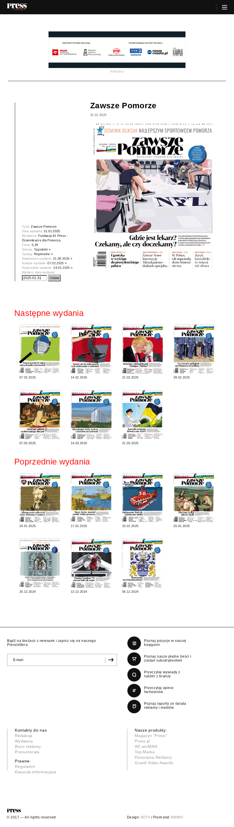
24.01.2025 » (62, 267)
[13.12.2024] (91, 563)
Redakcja (24, 735)
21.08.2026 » (62, 258)
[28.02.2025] (194, 349)
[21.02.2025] (142, 349)
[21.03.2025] (142, 414)
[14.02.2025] (91, 349)
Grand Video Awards (154, 762)
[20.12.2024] (40, 563)
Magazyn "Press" (151, 735)
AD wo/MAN (146, 746)
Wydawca (24, 741)
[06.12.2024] (142, 563)
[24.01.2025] (40, 497)
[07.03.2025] (40, 414)
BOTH (145, 817)
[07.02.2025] (40, 349)
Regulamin (25, 766)
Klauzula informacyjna (36, 772)
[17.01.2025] (91, 497)
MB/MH (177, 817)
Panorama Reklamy (153, 757)
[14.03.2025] (91, 414)
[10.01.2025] (142, 497)
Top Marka (145, 752)
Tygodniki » (42, 249)
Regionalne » (43, 254)
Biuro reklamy (28, 746)
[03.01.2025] (194, 497)
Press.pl (142, 741)
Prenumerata (27, 752)
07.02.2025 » (56, 263)
